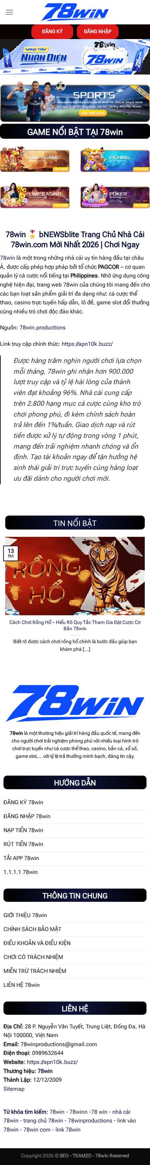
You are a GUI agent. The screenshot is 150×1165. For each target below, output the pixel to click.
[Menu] (9, 12)
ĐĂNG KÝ (52, 31)
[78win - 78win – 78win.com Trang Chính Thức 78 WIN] (75, 12)
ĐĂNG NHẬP (97, 31)
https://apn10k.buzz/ (87, 344)
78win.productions (43, 327)
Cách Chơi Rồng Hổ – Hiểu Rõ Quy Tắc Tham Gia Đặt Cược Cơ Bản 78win (75, 625)
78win (7, 257)
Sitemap (13, 1089)
